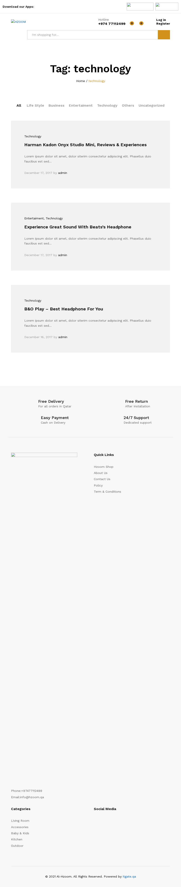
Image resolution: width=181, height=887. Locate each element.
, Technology (53, 218)
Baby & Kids (20, 833)
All (19, 105)
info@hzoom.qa (32, 797)
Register (163, 23)
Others (128, 105)
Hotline (103, 19)
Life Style (35, 105)
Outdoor (17, 845)
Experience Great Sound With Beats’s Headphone (77, 226)
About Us (100, 473)
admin (62, 173)
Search (164, 34)
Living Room (20, 820)
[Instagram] (95, 822)
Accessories (19, 827)
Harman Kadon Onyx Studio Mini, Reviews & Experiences (85, 144)
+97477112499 (31, 790)
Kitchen (16, 839)
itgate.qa (129, 876)
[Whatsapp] (118, 822)
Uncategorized (151, 105)
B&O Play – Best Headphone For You (63, 308)
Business (56, 105)
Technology (107, 105)
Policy (98, 485)
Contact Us (102, 479)
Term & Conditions (107, 491)
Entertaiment (81, 105)
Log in (161, 20)
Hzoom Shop (103, 466)
